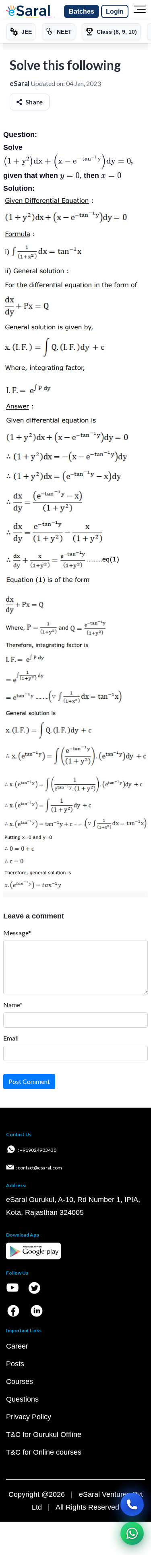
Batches (81, 11)
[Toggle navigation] (139, 12)
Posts (15, 1364)
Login (115, 11)
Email (11, 1038)
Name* (13, 1004)
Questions (22, 1399)
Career (17, 1346)
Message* (17, 933)
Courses (19, 1381)
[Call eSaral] (132, 1504)
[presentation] (67, 161)
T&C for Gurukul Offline (43, 1435)
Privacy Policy (28, 1417)
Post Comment (29, 1081)
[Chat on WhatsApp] (132, 1533)
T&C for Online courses (43, 1452)
